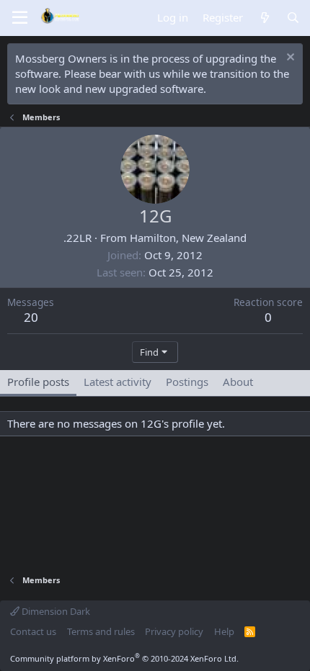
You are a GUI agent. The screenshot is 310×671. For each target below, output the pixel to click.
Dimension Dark (54, 611)
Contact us (33, 631)
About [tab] (238, 381)
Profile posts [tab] (38, 381)
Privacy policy (174, 631)
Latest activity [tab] (117, 381)
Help (224, 631)
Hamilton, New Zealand (188, 237)
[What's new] (264, 17)
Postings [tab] (187, 381)
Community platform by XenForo (124, 658)
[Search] (293, 17)
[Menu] (20, 18)
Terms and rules (101, 631)
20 (31, 317)
